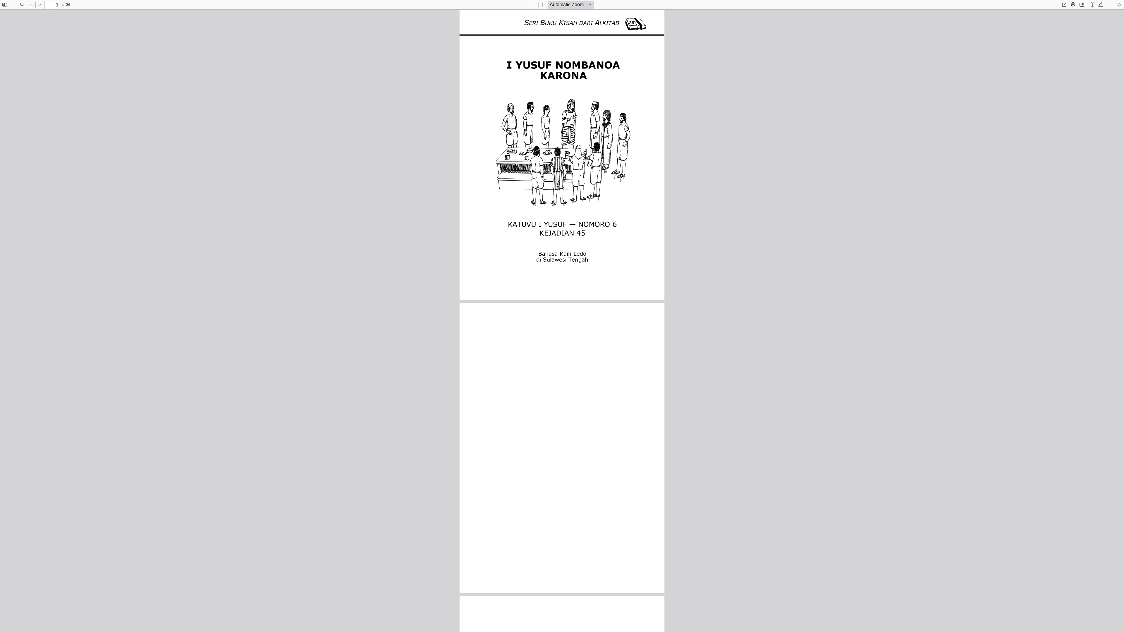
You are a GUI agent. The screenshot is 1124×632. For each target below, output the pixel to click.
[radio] (1092, 5)
